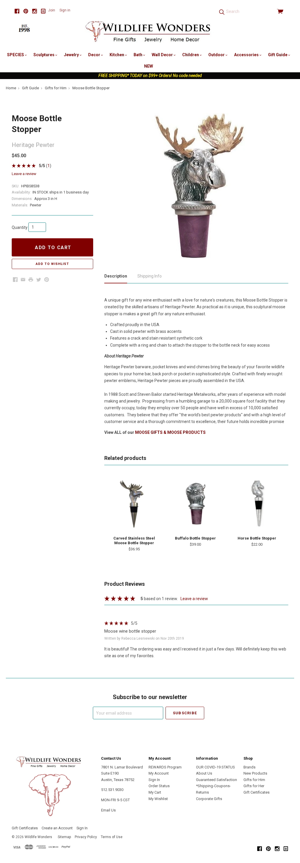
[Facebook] (17, 11)
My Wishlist (158, 799)
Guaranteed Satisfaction (216, 780)
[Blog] (43, 11)
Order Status (159, 786)
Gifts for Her (253, 786)
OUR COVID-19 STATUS (215, 767)
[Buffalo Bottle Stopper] (195, 503)
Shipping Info (149, 276)
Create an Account (57, 828)
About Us (204, 773)
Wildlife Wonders (38, 837)
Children (191, 54)
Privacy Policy (86, 837)
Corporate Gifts (209, 799)
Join (51, 10)
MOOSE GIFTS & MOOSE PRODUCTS (170, 432)
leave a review (24, 174)
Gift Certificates (256, 792)
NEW (148, 66)
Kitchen (117, 54)
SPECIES (16, 54)
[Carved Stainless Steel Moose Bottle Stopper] (134, 503)
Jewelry (72, 54)
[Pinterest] (25, 11)
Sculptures (44, 54)
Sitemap (64, 837)
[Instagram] (34, 11)
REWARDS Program (165, 767)
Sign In (154, 780)
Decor (94, 54)
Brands (249, 767)
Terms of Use (111, 837)
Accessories (247, 54)
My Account (159, 773)
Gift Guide (278, 54)
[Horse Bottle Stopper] (256, 503)
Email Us (108, 810)
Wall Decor (163, 54)
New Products (255, 773)
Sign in (64, 10)
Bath (138, 54)
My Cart (155, 792)
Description (115, 276)
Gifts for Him (254, 780)
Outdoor (217, 54)
